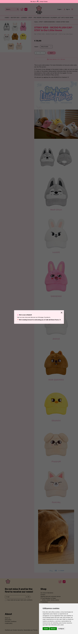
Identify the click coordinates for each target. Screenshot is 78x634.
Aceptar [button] (46, 628)
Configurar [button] (61, 628)
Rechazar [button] (53, 628)
